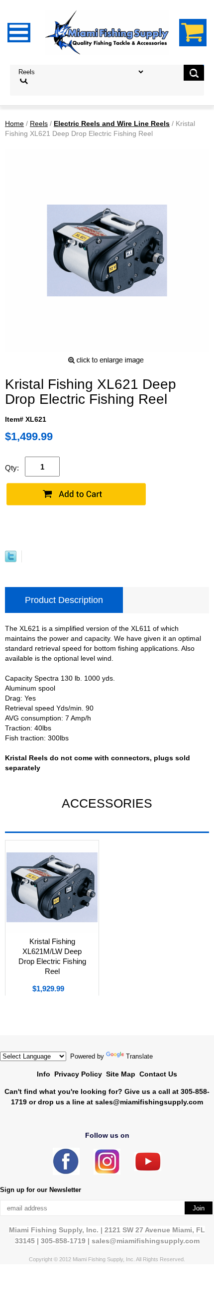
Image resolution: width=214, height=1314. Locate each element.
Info (43, 1074)
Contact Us (158, 1074)
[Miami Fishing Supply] (66, 1173)
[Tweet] (10, 560)
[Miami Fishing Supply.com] (147, 1169)
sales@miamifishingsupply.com (149, 1102)
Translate (139, 1056)
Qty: (12, 468)
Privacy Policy (78, 1074)
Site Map (120, 1074)
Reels (39, 123)
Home (14, 123)
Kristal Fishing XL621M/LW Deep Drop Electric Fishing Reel (52, 956)
